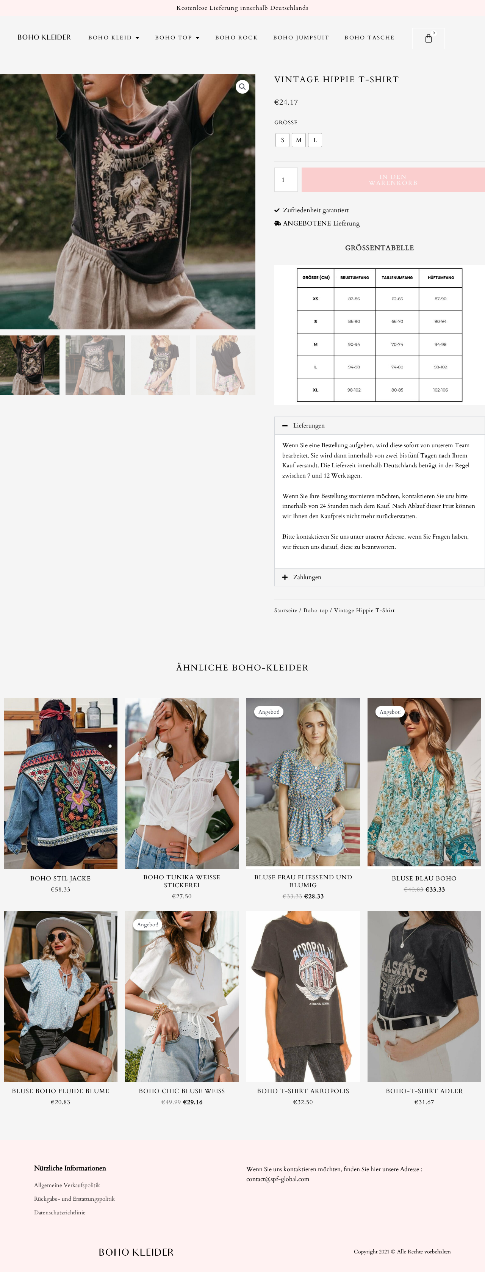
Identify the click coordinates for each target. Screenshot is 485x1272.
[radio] (282, 140)
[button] (380, 425)
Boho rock (236, 37)
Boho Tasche (369, 37)
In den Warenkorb (393, 180)
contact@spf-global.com (278, 1179)
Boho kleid (110, 37)
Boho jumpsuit (301, 37)
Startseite (285, 610)
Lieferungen (309, 425)
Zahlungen (307, 577)
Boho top (173, 37)
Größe (286, 122)
